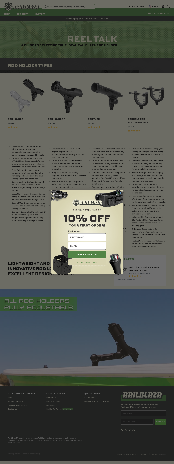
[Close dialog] (118, 193)
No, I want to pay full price (87, 262)
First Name (74, 231)
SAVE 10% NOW (87, 254)
